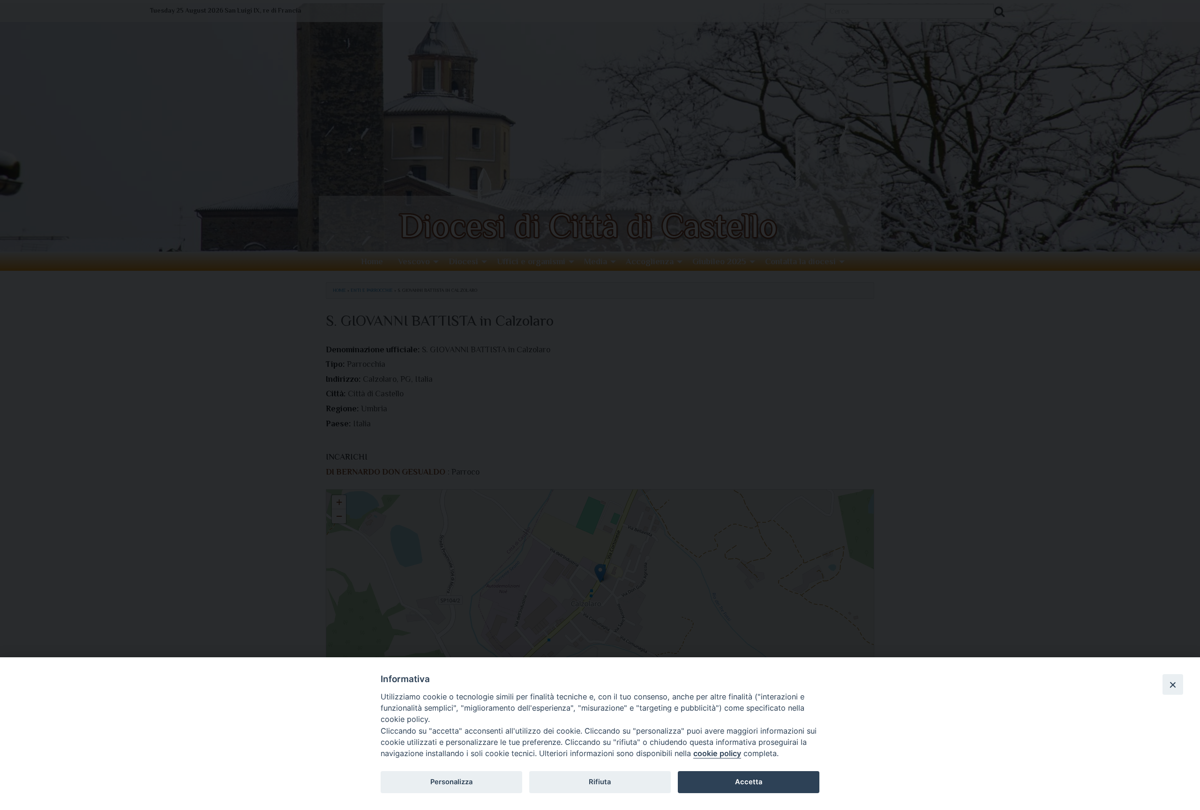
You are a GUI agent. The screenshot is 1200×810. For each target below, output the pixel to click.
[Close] (1172, 684)
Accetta (748, 782)
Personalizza (451, 782)
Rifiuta (600, 782)
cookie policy (717, 753)
